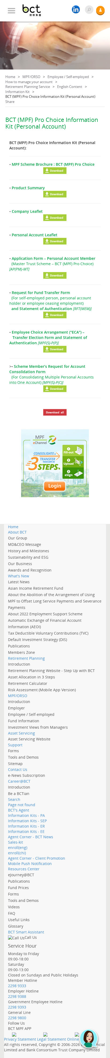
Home (10, 76)
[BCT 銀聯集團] (34, 8)
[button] (91, 1041)
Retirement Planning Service (27, 86)
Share (9, 101)
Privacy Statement (20, 1039)
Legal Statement (51, 1039)
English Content (69, 86)
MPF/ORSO (31, 76)
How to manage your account (29, 81)
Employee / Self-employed (68, 76)
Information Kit (17, 91)
